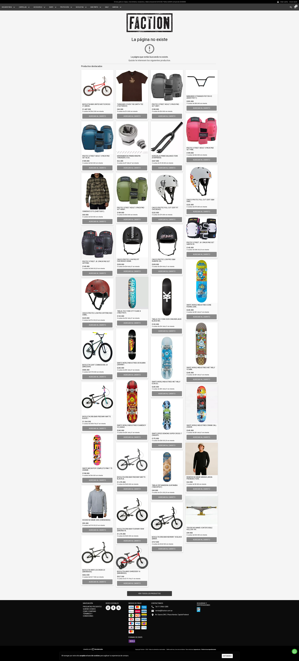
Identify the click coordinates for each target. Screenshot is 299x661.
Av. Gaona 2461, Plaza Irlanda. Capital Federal (172, 615)
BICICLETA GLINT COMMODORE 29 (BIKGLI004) (95, 366)
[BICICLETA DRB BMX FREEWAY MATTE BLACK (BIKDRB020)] (132, 459)
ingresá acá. (197, 649)
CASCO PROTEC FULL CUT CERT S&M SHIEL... (200, 200)
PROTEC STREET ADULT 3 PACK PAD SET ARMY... (130, 208)
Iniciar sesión (293, 2)
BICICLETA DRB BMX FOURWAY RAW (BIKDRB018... (130, 530)
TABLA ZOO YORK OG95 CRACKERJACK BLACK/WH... (166, 320)
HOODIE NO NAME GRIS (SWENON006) (96, 520)
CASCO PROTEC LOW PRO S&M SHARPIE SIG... (163, 260)
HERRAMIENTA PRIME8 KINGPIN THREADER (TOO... (128, 157)
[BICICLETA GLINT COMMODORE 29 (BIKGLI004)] (97, 346)
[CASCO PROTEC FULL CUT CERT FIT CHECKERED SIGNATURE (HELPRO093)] (167, 189)
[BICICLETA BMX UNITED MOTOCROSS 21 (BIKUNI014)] (97, 86)
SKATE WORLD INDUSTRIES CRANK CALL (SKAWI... (202, 426)
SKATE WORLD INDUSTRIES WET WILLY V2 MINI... (201, 368)
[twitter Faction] (118, 607)
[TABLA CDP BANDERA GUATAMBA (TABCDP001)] (167, 467)
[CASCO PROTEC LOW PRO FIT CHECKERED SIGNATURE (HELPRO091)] (132, 241)
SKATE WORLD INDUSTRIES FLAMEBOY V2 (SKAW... (131, 426)
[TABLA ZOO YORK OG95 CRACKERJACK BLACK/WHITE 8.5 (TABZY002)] (167, 297)
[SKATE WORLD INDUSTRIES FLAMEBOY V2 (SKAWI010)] (132, 401)
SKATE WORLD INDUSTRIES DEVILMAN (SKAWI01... (131, 364)
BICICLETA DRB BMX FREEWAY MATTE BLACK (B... (131, 478)
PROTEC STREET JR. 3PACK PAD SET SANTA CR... (200, 243)
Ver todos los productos (149, 593)
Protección (64, 7)
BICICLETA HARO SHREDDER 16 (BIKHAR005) (128, 572)
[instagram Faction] (108, 607)
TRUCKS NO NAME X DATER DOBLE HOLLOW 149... (199, 528)
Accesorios (38, 7)
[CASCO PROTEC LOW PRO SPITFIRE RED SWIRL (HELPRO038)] (97, 295)
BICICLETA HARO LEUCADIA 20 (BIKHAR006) (93, 571)
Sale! (107, 7)
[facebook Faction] (113, 607)
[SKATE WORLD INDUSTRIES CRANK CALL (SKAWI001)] (201, 404)
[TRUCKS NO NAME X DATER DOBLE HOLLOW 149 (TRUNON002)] (201, 510)
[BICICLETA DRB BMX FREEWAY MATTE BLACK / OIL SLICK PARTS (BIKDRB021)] (97, 398)
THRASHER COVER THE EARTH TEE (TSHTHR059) (130, 105)
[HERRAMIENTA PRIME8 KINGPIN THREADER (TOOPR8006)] (132, 137)
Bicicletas (80, 7)
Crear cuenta (284, 2)
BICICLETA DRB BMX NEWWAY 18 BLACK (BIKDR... (167, 538)
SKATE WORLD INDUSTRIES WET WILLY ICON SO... (166, 382)
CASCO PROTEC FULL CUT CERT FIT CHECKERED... (165, 208)
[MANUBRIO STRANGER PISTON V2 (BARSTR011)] (201, 82)
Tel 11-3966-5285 (161, 607)
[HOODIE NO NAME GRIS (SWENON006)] (97, 502)
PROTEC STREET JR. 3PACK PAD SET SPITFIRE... (96, 262)
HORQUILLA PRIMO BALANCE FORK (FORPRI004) (165, 157)
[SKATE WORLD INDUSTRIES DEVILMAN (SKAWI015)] (132, 344)
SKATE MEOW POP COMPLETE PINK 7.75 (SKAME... (97, 469)
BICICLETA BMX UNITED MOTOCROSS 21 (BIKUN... (96, 105)
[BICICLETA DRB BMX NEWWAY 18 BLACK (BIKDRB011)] (167, 518)
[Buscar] (291, 7)
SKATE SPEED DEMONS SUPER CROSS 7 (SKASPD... (167, 434)
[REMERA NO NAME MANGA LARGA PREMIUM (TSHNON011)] (201, 459)
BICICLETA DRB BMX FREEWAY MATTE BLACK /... (96, 417)
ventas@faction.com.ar (164, 611)
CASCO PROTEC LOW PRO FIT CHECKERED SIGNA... (128, 260)
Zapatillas (23, 7)
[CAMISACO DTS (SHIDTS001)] (97, 191)
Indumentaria (7, 7)
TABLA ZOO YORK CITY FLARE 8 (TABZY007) (129, 312)
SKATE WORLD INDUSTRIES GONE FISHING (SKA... (199, 306)
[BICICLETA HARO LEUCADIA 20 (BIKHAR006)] (97, 551)
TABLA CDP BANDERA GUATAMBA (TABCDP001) (165, 486)
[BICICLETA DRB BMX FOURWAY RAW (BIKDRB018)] (132, 510)
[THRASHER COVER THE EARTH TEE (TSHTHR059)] (132, 86)
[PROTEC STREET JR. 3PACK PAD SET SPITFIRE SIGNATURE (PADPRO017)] (97, 243)
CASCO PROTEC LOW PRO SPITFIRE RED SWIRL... (97, 314)
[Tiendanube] (93, 650)
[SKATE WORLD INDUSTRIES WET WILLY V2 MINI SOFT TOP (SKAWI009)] (201, 344)
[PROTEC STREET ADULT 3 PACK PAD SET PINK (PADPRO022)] (201, 129)
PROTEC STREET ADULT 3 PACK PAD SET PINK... (200, 149)
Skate (51, 7)
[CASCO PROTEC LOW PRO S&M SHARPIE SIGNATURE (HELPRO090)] (167, 241)
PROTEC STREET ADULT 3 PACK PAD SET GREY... (165, 105)
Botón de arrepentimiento (209, 649)
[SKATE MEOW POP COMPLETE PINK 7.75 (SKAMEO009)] (97, 450)
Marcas (115, 7)
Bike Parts (94, 7)
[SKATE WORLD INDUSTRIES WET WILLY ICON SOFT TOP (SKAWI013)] (167, 358)
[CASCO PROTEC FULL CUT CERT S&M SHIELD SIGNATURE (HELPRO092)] (201, 181)
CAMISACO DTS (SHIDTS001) (93, 211)
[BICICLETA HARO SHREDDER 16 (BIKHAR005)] (132, 557)
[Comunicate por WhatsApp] (294, 651)
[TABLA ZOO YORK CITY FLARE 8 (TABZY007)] (132, 293)
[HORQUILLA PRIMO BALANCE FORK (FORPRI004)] (167, 137)
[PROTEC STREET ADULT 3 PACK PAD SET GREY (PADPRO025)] (167, 86)
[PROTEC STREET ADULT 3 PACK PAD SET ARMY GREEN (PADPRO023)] (132, 189)
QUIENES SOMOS (89, 609)
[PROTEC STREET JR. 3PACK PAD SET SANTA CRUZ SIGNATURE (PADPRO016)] (201, 228)
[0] (295, 8)
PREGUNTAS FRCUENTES (92, 607)
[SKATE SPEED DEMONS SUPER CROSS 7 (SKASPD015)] (167, 415)
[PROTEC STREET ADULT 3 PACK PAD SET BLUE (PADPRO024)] (97, 137)
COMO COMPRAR (89, 611)
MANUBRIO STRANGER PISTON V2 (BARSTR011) (199, 97)
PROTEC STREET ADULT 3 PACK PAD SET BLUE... (96, 157)
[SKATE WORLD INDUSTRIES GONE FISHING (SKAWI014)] (201, 281)
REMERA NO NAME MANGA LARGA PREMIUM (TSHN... (199, 478)
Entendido (227, 656)
